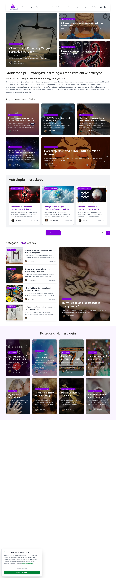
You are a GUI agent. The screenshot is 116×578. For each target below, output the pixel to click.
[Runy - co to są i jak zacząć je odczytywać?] (84, 284)
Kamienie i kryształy (94, 7)
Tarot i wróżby (66, 7)
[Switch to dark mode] (105, 7)
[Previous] (103, 233)
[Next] (108, 233)
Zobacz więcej (53, 233)
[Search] (101, 7)
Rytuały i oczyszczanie (43, 7)
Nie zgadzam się (22, 568)
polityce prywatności (28, 563)
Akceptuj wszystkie (21, 572)
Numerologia (55, 7)
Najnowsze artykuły (28, 7)
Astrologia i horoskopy (79, 7)
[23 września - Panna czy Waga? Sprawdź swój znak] (31, 40)
